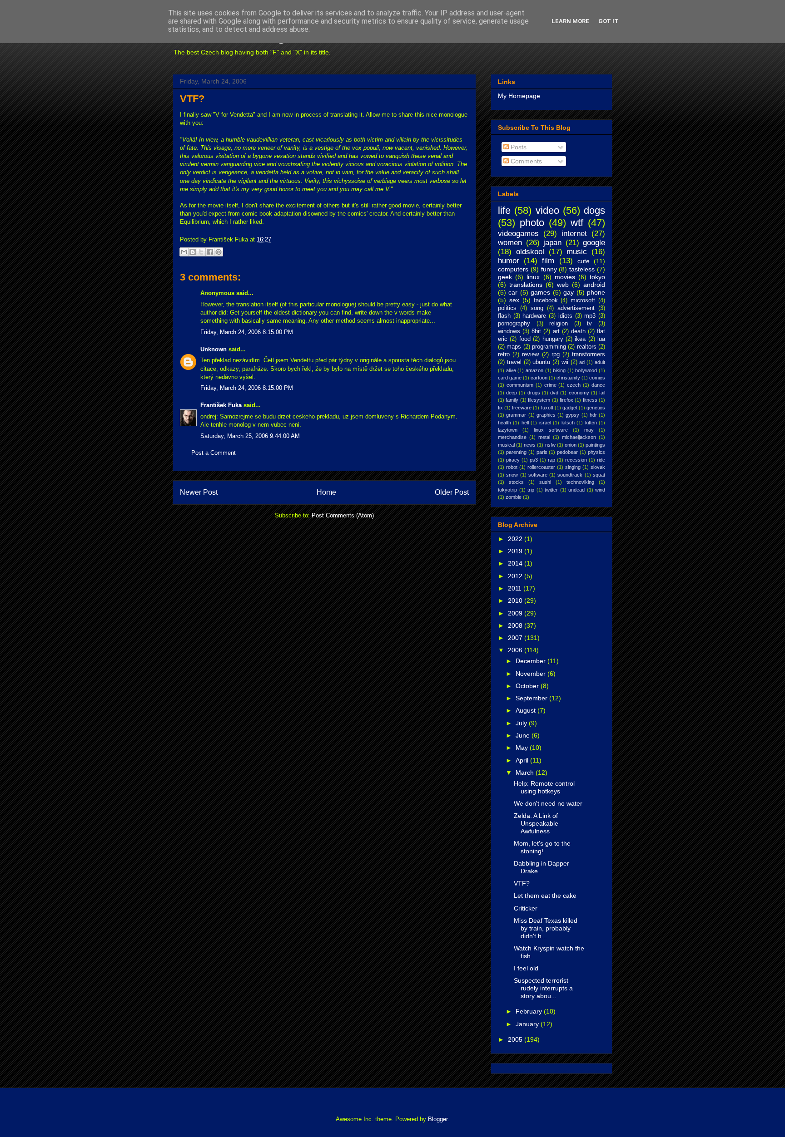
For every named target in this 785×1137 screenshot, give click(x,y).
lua (601, 339)
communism (520, 385)
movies (565, 277)
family (512, 400)
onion (570, 445)
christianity (568, 377)
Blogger (437, 1119)
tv (589, 323)
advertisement (576, 308)
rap (551, 460)
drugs (533, 392)
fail (602, 392)
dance (598, 385)
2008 (516, 625)
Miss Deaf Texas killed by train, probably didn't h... (545, 928)
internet (574, 233)
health (504, 422)
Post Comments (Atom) (343, 515)
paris (542, 452)
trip (530, 489)
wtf (577, 222)
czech (574, 385)
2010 (516, 600)
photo (532, 222)
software (537, 474)
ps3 (534, 460)
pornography (514, 323)
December (531, 660)
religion (558, 323)
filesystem (539, 400)
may (589, 430)
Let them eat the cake (545, 895)
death (578, 331)
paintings (595, 445)
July (522, 723)
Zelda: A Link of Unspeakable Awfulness (536, 823)
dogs (594, 210)
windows (509, 331)
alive (511, 370)
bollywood (586, 370)
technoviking (580, 482)
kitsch (568, 422)
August (526, 710)
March (526, 772)
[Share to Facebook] (209, 251)
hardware (534, 316)
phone (596, 292)
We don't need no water (548, 803)
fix (500, 407)
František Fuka (221, 405)
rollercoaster (541, 467)
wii (564, 362)
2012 (516, 576)
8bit (536, 331)
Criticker (525, 908)
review (530, 354)
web (563, 284)
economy (579, 392)
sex (514, 300)
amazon (534, 370)
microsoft (583, 300)
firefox (566, 400)
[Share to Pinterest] (218, 251)
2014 (516, 563)
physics (596, 452)
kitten (591, 422)
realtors (586, 347)
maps (514, 347)
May (523, 747)
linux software (551, 430)
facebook (546, 300)
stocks (516, 482)
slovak (598, 467)
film (548, 260)
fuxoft (547, 407)
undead (576, 489)
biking (559, 370)
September (532, 698)
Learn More (570, 21)
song (537, 308)
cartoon (539, 377)
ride (601, 460)
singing (573, 467)
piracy (513, 460)
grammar (516, 415)
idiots (565, 316)
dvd (554, 392)
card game (510, 377)
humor (508, 260)
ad (582, 362)
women (510, 242)
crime (550, 385)
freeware (522, 407)
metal (544, 437)
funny (549, 269)
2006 (516, 650)
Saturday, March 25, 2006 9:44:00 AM (250, 436)
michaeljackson (579, 437)
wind (600, 489)
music (576, 251)
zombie (514, 497)
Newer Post (199, 492)
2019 (516, 551)
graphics (546, 415)
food (525, 339)
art (556, 331)
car (512, 292)
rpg (555, 354)
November (531, 673)
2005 (516, 1039)
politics (507, 308)
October (528, 685)
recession (576, 460)
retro (504, 354)
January (528, 1024)
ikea (580, 339)
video (547, 210)
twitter (551, 489)
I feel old (526, 968)
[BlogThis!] (192, 251)
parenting (516, 452)
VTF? (192, 98)
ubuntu (541, 362)
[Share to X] (201, 251)
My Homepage (519, 95)
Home (326, 492)
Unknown (213, 349)
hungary (552, 339)
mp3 (590, 316)
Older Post (452, 492)
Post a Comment (213, 452)
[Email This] (184, 251)
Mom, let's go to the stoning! (542, 847)
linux (533, 277)
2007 (516, 637)
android (594, 284)
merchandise (512, 437)
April (523, 760)
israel (545, 422)
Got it (608, 21)
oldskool (530, 251)
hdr (593, 415)
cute (583, 261)
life (504, 210)
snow (512, 474)
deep (511, 392)
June (524, 735)
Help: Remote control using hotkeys (544, 787)
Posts (518, 147)
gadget (569, 407)
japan (552, 242)
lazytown (507, 430)
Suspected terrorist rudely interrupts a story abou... (543, 988)
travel (514, 362)
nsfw (550, 445)
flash (504, 316)
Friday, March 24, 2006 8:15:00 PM (246, 332)
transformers (588, 354)
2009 (516, 613)
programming (549, 347)
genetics (595, 407)
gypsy (572, 415)
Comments (525, 161)
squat (599, 474)
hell (525, 422)
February (530, 1011)
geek (505, 277)
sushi (545, 482)
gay (568, 292)
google (594, 242)
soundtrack (569, 474)
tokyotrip (507, 489)
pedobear (567, 452)
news (530, 445)
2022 (516, 538)
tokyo (597, 277)
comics (597, 377)
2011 (515, 588)
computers (513, 269)
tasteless (582, 269)
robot (511, 467)
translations (525, 284)
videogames (518, 233)
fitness (590, 400)
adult (600, 362)
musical (506, 445)
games (540, 292)
